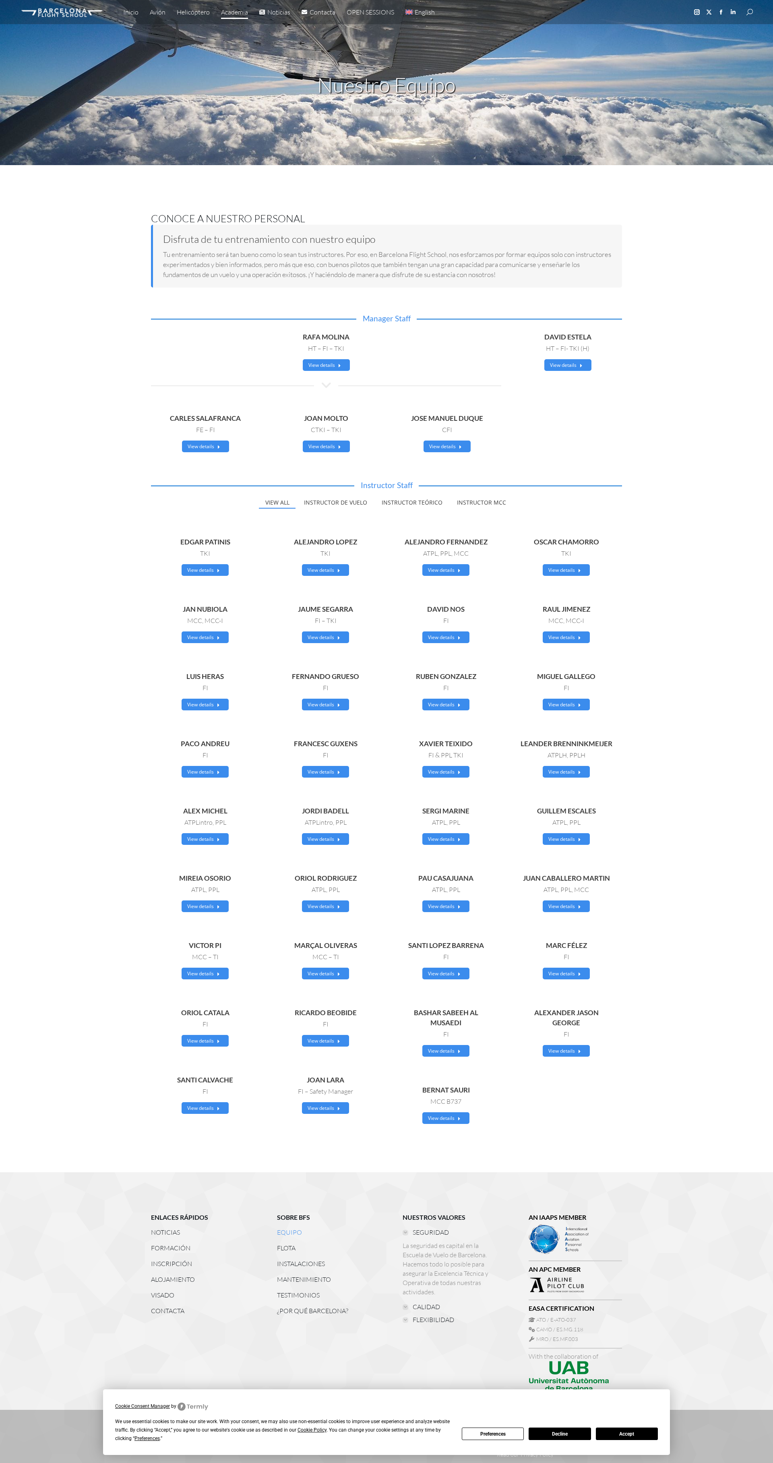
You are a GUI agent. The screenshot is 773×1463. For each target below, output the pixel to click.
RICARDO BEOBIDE (326, 1012)
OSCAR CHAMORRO (566, 542)
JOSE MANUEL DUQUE (447, 418)
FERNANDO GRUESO (325, 676)
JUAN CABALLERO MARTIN (566, 878)
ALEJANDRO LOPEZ (325, 542)
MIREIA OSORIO (205, 878)
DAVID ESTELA (567, 337)
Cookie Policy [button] (312, 1430)
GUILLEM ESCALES (566, 811)
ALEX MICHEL (205, 811)
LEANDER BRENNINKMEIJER (566, 743)
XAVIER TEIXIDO (446, 743)
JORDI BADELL (325, 811)
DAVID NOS (446, 609)
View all (277, 502)
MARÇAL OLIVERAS (325, 945)
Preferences (493, 1434)
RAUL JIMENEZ (566, 609)
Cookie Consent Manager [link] (142, 1406)
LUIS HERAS (205, 676)
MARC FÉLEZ (566, 945)
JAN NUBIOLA (205, 609)
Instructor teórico (412, 502)
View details (321, 365)
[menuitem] (420, 12)
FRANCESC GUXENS (326, 743)
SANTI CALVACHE (205, 1080)
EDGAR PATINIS (205, 542)
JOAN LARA (325, 1080)
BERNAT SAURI (446, 1090)
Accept (626, 1434)
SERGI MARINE (445, 811)
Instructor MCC (481, 502)
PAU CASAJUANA (445, 878)
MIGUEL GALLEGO (566, 676)
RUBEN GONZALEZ (446, 676)
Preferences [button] (147, 1438)
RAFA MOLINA (326, 337)
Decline (560, 1434)
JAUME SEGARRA (325, 609)
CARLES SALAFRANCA (205, 418)
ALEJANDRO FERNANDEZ (446, 542)
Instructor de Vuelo (335, 502)
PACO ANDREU (205, 743)
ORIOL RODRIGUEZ (326, 878)
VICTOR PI (205, 945)
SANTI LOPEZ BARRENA (446, 945)
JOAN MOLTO (326, 418)
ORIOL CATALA (205, 1012)
